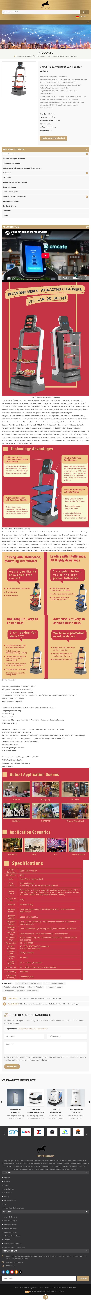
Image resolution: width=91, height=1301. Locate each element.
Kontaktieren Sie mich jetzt (53, 138)
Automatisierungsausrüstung (14, 159)
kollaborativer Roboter (11, 201)
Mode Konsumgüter (10, 192)
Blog (74, 1288)
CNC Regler (7, 178)
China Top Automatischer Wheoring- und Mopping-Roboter (40, 998)
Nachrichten (8, 1193)
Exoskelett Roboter (10, 206)
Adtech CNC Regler (10, 1217)
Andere (5, 215)
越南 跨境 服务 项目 (10, 1200)
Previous (4, 1133)
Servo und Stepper (9, 187)
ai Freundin (7, 1240)
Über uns (7, 1185)
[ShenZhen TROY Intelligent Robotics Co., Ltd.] (45, 5)
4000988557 (10, 1266)
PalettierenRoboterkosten (12, 1236)
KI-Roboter (28, 56)
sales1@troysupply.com (14, 1262)
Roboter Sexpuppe (10, 1228)
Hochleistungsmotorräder (12, 1243)
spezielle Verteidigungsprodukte (14, 197)
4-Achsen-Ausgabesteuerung (14, 1247)
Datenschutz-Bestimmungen (14, 1208)
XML (5, 1204)
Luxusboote (7, 211)
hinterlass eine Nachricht (45, 1297)
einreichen (12, 1066)
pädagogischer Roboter (11, 163)
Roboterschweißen (10, 1225)
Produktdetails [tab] (11, 227)
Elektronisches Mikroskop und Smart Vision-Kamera (22, 168)
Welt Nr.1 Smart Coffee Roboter (56, 1111)
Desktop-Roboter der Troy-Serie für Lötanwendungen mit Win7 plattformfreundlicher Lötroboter (76, 1111)
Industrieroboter (9, 154)
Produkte (7, 1181)
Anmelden (83, 1278)
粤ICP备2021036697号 (56, 1291)
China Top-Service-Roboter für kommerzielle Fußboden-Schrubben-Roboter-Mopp (48, 1004)
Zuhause (19, 56)
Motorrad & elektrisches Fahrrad (15, 182)
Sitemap (6, 1197)
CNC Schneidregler (10, 1221)
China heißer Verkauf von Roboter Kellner (33, 1029)
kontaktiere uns (9, 1189)
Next (86, 1133)
